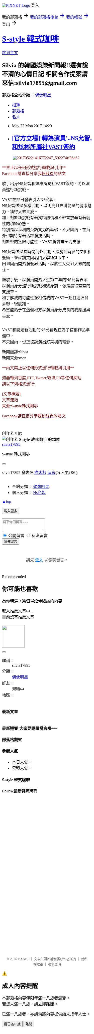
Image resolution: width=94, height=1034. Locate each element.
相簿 (16, 105)
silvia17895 (11, 444)
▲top (6, 501)
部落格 (18, 111)
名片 (16, 117)
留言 (51, 472)
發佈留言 (10, 542)
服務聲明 (54, 964)
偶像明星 (43, 95)
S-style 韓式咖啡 (30, 38)
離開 (29, 1024)
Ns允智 (39, 492)
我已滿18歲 (12, 1024)
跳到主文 (10, 53)
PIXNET (23, 959)
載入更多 (10, 511)
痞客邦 (40, 472)
